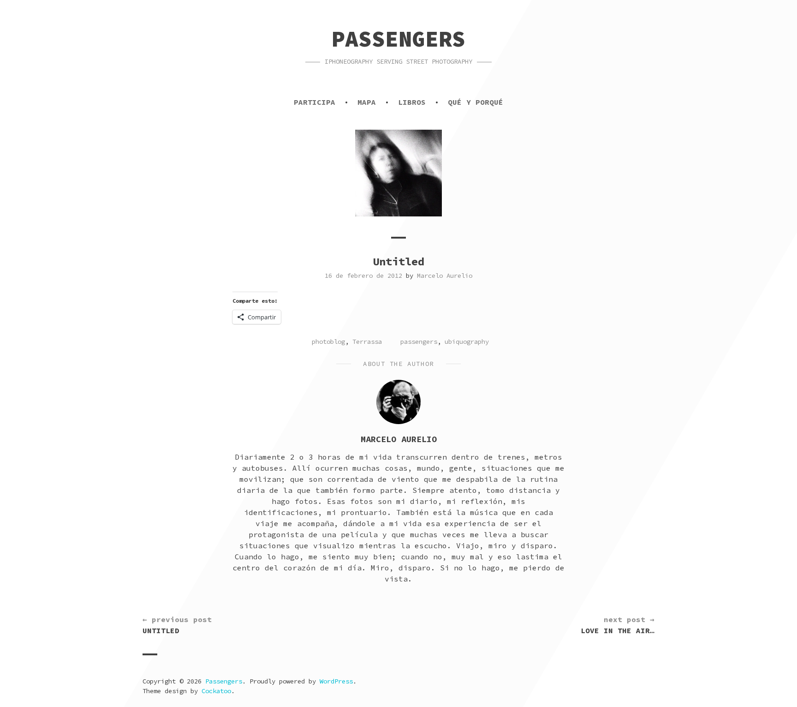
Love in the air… (617, 625)
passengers (418, 341)
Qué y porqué (475, 102)
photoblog (328, 341)
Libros (412, 102)
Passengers (398, 39)
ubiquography (467, 341)
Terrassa (367, 341)
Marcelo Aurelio (444, 275)
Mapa (366, 102)
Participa (314, 102)
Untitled (177, 625)
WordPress (336, 681)
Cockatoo (216, 691)
